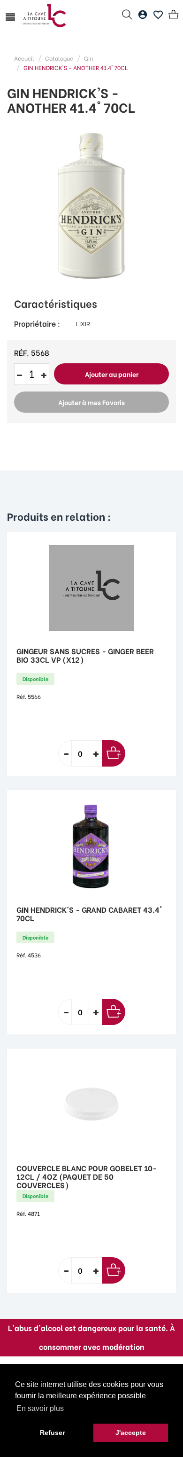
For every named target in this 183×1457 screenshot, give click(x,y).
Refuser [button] (52, 1432)
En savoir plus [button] (40, 1408)
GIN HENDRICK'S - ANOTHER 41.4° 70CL (75, 67)
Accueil (24, 58)
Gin (88, 58)
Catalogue (59, 58)
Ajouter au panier (111, 374)
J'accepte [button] (130, 1432)
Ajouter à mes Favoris (91, 402)
